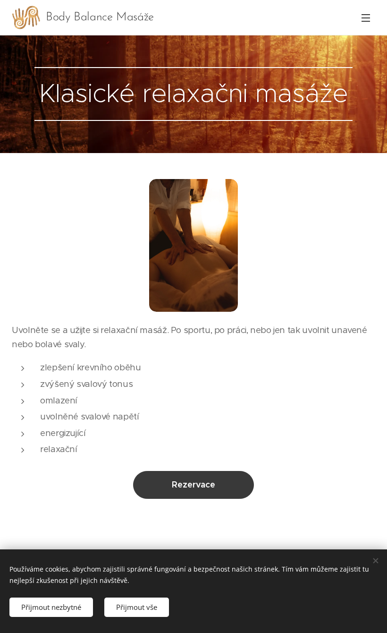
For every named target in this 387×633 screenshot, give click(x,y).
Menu (365, 17)
